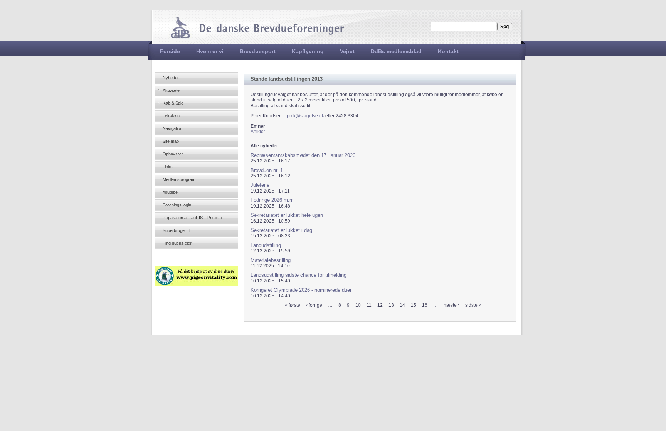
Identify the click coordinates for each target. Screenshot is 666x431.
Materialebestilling (271, 260)
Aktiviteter (172, 90)
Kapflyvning (308, 51)
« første (292, 305)
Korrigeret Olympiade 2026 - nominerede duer (301, 290)
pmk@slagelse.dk (305, 115)
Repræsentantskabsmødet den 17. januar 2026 (303, 155)
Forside (170, 51)
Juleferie (260, 185)
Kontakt (448, 51)
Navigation (172, 128)
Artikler (258, 131)
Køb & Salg (173, 103)
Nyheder (171, 77)
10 (358, 305)
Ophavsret (173, 154)
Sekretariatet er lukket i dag (281, 230)
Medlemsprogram (179, 179)
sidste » (473, 305)
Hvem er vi (210, 51)
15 (413, 305)
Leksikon (171, 115)
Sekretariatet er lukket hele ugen (287, 215)
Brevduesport (258, 51)
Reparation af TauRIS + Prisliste (192, 217)
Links (168, 166)
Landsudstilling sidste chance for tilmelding (298, 275)
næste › (451, 305)
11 (369, 305)
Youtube (170, 192)
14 (402, 305)
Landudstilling (266, 245)
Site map (171, 141)
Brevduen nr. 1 (267, 170)
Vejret (347, 51)
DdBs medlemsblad (396, 51)
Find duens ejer (177, 243)
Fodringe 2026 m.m (272, 200)
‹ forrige (314, 305)
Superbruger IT (177, 230)
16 (424, 305)
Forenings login (177, 205)
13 (391, 305)
